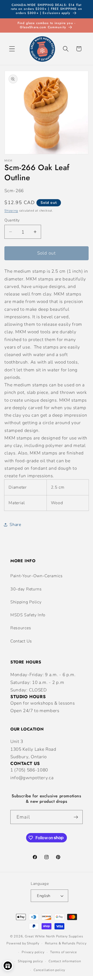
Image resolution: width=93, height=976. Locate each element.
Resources (20, 628)
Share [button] (15, 524)
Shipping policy (30, 961)
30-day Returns (26, 589)
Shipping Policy (25, 602)
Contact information (65, 961)
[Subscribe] (75, 817)
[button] (12, 48)
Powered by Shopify (22, 943)
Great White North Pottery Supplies (54, 936)
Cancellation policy (49, 970)
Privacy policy (33, 952)
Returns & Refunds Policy (65, 943)
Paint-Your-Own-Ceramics (36, 576)
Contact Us (21, 641)
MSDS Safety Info (27, 615)
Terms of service (63, 952)
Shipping (11, 210)
